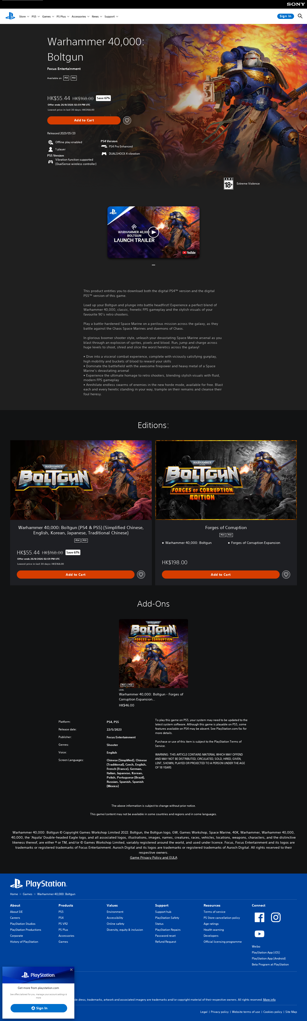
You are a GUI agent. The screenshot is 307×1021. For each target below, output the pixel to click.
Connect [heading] (258, 905)
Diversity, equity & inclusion (125, 930)
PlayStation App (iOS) (266, 952)
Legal (203, 1012)
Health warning (214, 930)
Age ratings (211, 924)
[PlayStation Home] (10, 16)
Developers (211, 936)
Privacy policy (220, 1012)
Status (159, 924)
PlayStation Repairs (168, 930)
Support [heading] (161, 905)
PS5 (34, 16)
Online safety (115, 924)
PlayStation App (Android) (269, 958)
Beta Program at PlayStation (270, 964)
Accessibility (115, 918)
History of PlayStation (24, 942)
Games (46, 16)
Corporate (16, 936)
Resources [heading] (212, 905)
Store (22, 16)
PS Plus (61, 16)
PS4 (61, 918)
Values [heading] (112, 905)
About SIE (16, 912)
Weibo (256, 946)
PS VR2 (63, 924)
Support (110, 16)
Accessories (79, 16)
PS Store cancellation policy (222, 918)
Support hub (163, 912)
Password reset (165, 936)
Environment (115, 912)
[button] (153, 232)
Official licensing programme (223, 942)
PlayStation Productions (25, 930)
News (95, 16)
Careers (15, 918)
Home (14, 894)
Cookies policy (272, 1012)
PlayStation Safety (167, 918)
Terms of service (214, 912)
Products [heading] (66, 905)
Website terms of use (246, 1012)
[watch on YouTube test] (189, 252)
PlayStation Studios (22, 924)
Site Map (291, 1012)
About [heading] (15, 905)
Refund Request (165, 942)
